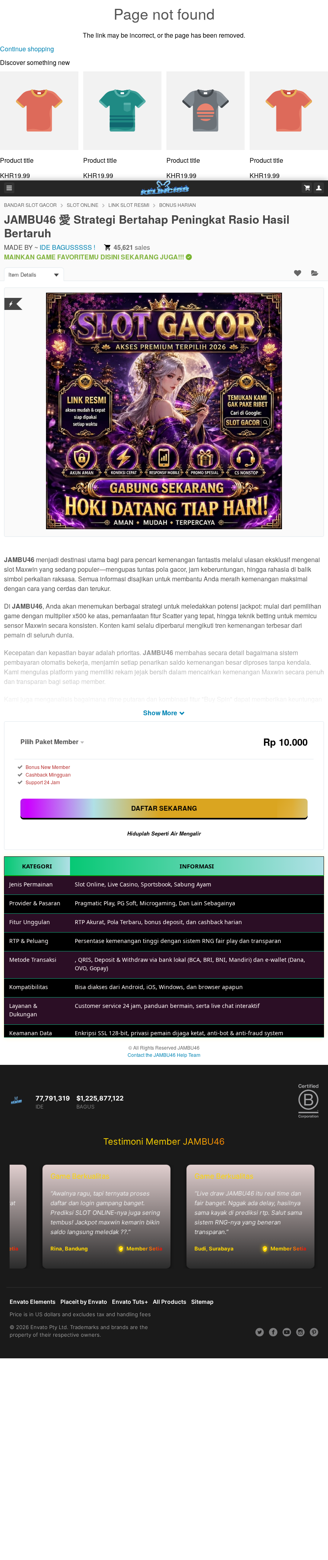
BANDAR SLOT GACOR (30, 204)
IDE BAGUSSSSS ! (67, 247)
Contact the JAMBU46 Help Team (164, 1054)
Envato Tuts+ (130, 1301)
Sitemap (202, 1301)
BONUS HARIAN (177, 204)
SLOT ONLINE (82, 204)
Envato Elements (33, 1301)
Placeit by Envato (83, 1301)
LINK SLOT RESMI (128, 204)
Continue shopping (27, 48)
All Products (169, 1301)
